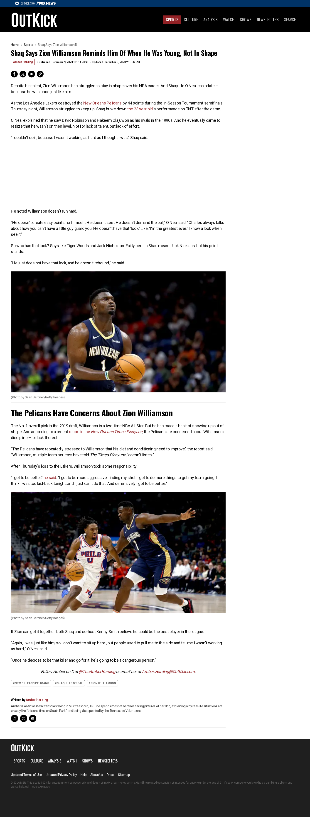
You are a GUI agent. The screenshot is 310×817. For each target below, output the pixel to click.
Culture (191, 19)
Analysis (210, 19)
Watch (228, 19)
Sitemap (124, 775)
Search (290, 19)
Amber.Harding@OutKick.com (168, 671)
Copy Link (40, 74)
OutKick (34, 19)
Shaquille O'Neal (70, 683)
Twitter (23, 74)
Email (31, 74)
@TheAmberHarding (97, 671)
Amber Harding (23, 62)
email (32, 718)
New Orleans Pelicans (102, 103)
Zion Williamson (103, 683)
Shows (245, 19)
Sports (172, 19)
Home (15, 45)
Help (84, 775)
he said (50, 477)
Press (111, 775)
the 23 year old (140, 109)
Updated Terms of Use (26, 775)
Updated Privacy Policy (61, 775)
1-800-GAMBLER (40, 786)
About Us (96, 775)
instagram (14, 718)
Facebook (14, 74)
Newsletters (268, 19)
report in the (106, 431)
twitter (23, 718)
